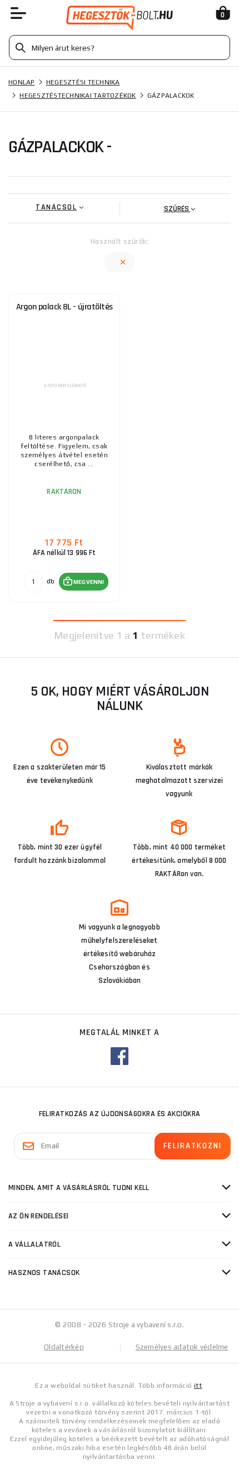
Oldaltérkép (64, 1347)
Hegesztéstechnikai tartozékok (77, 95)
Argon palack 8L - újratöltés (64, 307)
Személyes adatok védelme (182, 1347)
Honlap (21, 82)
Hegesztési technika (83, 82)
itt (198, 1385)
